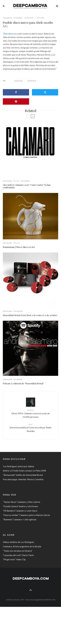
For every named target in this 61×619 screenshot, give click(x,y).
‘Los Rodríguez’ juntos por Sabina (18, 466)
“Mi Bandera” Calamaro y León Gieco (20, 510)
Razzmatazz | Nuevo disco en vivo (19, 247)
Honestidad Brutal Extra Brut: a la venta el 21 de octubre (30, 315)
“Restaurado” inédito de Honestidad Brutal (23, 475)
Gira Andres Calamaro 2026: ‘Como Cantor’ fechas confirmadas (27, 186)
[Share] (16, 92)
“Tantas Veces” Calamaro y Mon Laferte (21, 502)
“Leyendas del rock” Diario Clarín (18, 555)
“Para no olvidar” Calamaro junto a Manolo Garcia (26, 515)
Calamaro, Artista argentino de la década (22, 546)
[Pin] (16, 101)
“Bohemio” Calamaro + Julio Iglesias (19, 519)
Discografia (7, 18)
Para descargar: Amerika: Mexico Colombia (23, 479)
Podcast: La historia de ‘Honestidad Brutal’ (23, 383)
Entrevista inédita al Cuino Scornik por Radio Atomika (30, 427)
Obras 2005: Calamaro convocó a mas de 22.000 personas (30, 413)
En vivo (16, 181)
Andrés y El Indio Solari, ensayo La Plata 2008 (24, 470)
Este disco (8, 33)
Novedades (17, 18)
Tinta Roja (32, 81)
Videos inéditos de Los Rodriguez (18, 542)
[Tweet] (45, 92)
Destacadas (7, 181)
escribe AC (19, 81)
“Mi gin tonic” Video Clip (14, 559)
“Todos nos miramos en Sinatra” (17, 551)
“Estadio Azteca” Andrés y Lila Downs (20, 506)
